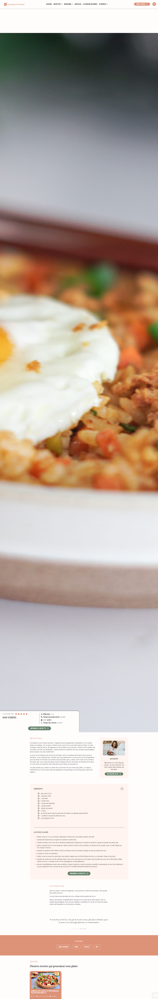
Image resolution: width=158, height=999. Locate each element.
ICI (77, 764)
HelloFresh (50, 752)
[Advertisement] (79, 20)
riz (97, 947)
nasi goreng (64, 947)
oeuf (76, 947)
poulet (87, 947)
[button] (58, 4)
